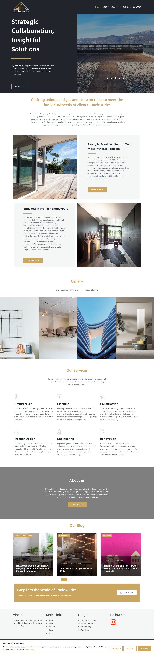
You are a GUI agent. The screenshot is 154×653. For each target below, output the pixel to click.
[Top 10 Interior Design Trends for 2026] (77, 554)
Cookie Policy (30, 650)
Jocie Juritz (19, 561)
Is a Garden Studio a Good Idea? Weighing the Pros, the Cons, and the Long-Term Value (32, 568)
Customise (115, 648)
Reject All (130, 648)
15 (89, 579)
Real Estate (107, 535)
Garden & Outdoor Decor (23, 535)
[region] (77, 646)
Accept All (144, 648)
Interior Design (64, 535)
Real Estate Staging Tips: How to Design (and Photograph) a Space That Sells (120, 568)
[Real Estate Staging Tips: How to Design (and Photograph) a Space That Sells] (121, 554)
